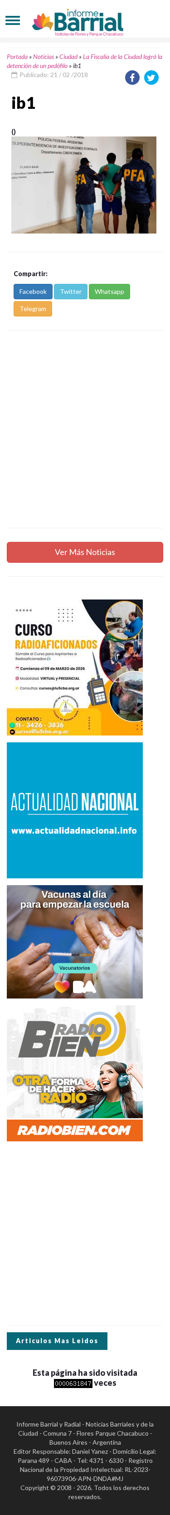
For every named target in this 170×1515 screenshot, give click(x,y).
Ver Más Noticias (85, 552)
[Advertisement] (85, 429)
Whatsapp (109, 291)
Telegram (32, 308)
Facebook (33, 291)
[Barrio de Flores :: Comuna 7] (85, 20)
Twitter (71, 291)
